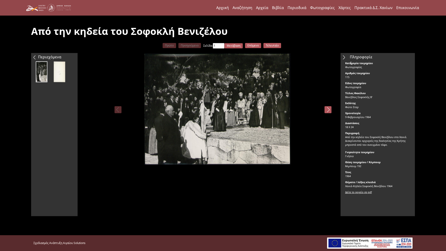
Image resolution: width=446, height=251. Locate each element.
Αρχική (222, 7)
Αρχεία (262, 7)
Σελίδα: (208, 46)
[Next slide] (328, 109)
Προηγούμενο (190, 45)
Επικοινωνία (407, 7)
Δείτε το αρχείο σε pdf (358, 192)
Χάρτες (344, 7)
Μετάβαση (233, 46)
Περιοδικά (297, 7)
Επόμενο (253, 45)
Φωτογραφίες (322, 7)
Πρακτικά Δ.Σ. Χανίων (373, 7)
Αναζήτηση (242, 7)
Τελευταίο (272, 45)
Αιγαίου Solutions (74, 243)
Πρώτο (169, 45)
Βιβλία (278, 7)
